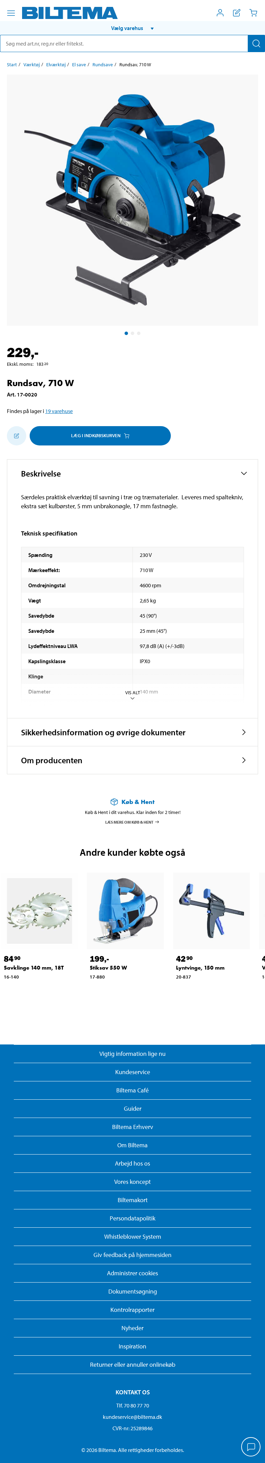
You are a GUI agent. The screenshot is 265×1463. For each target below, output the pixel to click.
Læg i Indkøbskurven (95, 435)
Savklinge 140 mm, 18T (34, 967)
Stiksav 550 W (108, 967)
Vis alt (132, 692)
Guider (132, 1108)
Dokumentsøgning (132, 1291)
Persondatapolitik (132, 1218)
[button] (132, 28)
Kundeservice (132, 1072)
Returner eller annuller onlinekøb (132, 1364)
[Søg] (256, 43)
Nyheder (132, 1328)
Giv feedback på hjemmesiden (132, 1255)
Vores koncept (132, 1182)
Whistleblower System (132, 1236)
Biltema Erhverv (132, 1127)
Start (12, 64)
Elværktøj (56, 64)
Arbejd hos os (132, 1163)
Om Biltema (132, 1145)
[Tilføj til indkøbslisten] (16, 435)
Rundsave (102, 64)
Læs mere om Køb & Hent (129, 821)
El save (79, 64)
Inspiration (132, 1346)
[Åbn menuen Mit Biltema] (220, 12)
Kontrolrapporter (132, 1310)
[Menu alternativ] (11, 13)
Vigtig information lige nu (132, 1054)
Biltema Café (132, 1090)
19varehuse (59, 411)
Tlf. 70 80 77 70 (132, 1405)
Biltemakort (133, 1200)
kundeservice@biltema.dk (132, 1416)
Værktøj (31, 64)
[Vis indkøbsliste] (236, 12)
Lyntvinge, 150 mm (200, 967)
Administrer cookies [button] (132, 1273)
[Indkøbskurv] (253, 12)
